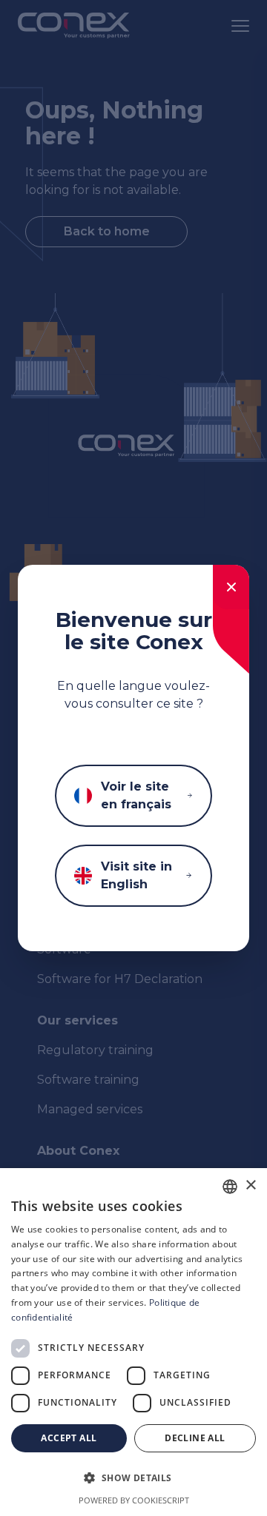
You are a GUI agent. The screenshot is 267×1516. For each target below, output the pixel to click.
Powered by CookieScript (134, 1500)
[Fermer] (231, 587)
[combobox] (229, 1186)
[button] (133, 1478)
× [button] (250, 1185)
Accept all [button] (68, 1438)
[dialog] (133, 1342)
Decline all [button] (195, 1438)
